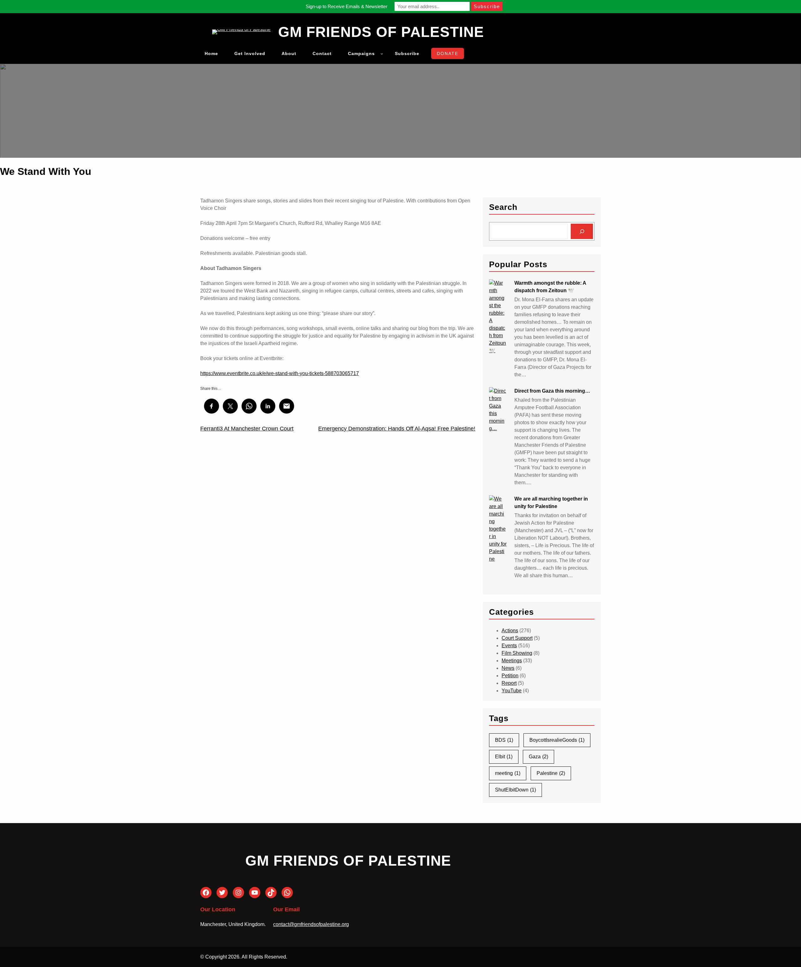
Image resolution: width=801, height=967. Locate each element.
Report (509, 683)
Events (509, 645)
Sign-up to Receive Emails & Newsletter (346, 6)
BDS (504, 740)
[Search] (582, 231)
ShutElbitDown (515, 789)
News (508, 668)
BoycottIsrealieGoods (556, 740)
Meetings (512, 660)
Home (211, 53)
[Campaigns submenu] (381, 53)
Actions (510, 630)
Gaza (538, 756)
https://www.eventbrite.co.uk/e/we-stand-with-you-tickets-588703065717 (279, 373)
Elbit (504, 756)
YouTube (512, 690)
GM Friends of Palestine (381, 32)
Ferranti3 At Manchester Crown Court (246, 428)
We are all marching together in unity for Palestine (551, 502)
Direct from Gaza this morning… (552, 391)
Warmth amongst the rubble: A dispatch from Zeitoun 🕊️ (550, 286)
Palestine (551, 773)
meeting (507, 773)
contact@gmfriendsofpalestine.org (311, 924)
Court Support (517, 638)
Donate (447, 53)
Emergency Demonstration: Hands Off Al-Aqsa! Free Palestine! (396, 428)
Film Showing (517, 653)
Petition (510, 675)
